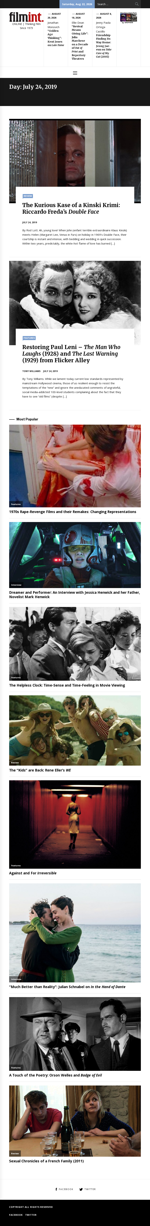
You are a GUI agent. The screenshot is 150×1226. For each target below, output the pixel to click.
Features (29, 338)
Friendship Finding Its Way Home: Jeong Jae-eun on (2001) (104, 46)
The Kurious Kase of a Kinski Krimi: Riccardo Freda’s (71, 208)
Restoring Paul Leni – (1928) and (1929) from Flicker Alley (71, 354)
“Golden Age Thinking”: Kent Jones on (56, 38)
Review (28, 196)
